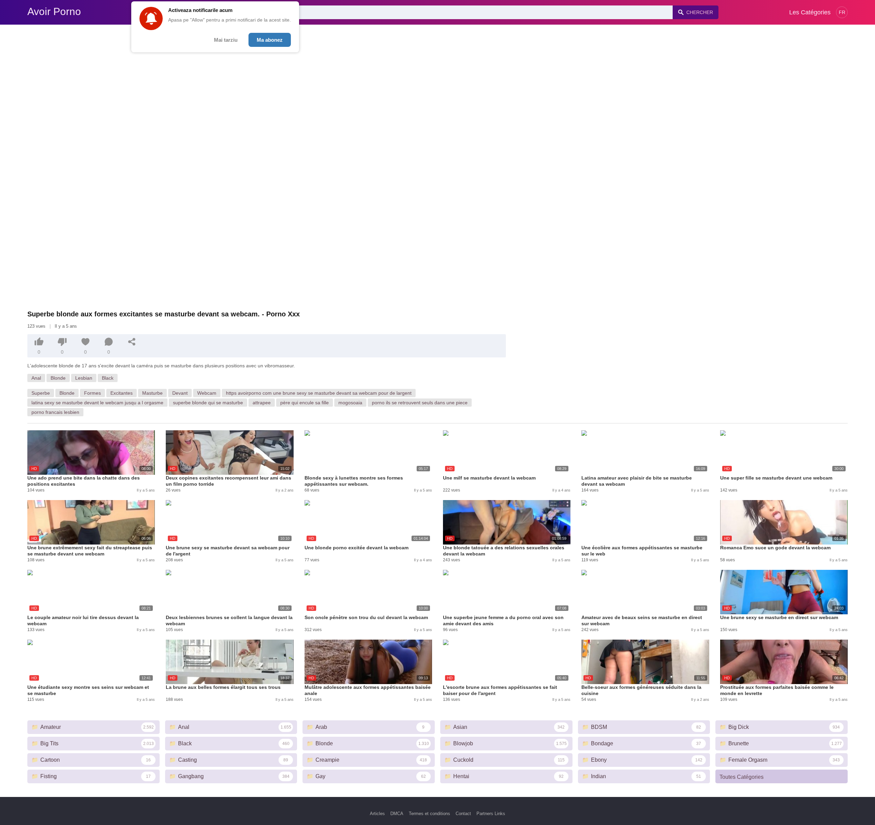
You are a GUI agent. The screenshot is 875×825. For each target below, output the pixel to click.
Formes (92, 393)
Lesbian (83, 378)
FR (842, 12)
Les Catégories (810, 12)
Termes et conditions (429, 813)
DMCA (396, 813)
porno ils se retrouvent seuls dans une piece (420, 402)
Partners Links (490, 813)
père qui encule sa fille (304, 402)
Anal (36, 378)
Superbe (40, 393)
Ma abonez (270, 40)
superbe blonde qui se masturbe (208, 402)
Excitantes (121, 393)
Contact (463, 813)
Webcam (206, 393)
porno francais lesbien (55, 412)
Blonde (58, 378)
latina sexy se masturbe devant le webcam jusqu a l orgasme (97, 402)
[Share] (132, 341)
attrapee (262, 402)
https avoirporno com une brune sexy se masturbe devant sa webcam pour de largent (319, 393)
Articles (377, 813)
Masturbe (152, 393)
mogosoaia (350, 402)
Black (107, 378)
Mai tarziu (226, 40)
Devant (180, 393)
